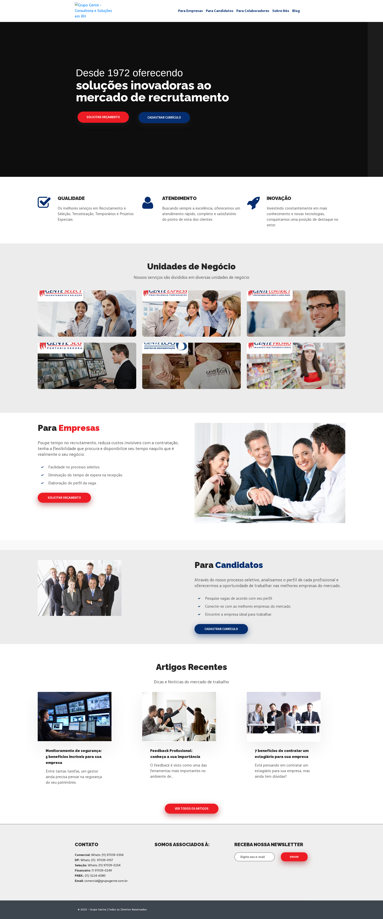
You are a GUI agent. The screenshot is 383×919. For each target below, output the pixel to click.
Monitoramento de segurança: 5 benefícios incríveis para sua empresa (74, 757)
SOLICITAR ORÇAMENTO (64, 498)
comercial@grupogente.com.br (106, 880)
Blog (296, 11)
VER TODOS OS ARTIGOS (191, 808)
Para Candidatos (219, 11)
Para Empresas (190, 11)
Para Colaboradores (252, 11)
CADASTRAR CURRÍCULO (221, 629)
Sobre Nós (280, 11)
